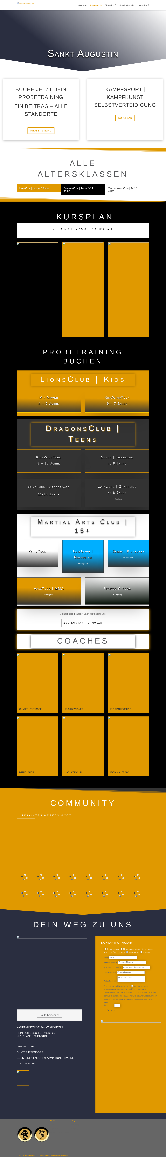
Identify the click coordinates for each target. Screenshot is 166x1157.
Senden (111, 1010)
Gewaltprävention (127, 5)
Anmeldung (74, 1124)
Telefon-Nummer (111, 962)
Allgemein (54, 1128)
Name (106, 957)
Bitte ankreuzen (110, 986)
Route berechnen (49, 1015)
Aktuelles (143, 5)
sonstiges (147, 952)
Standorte (94, 5)
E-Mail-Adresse (110, 972)
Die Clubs (109, 5)
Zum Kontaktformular (83, 623)
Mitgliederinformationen (60, 1132)
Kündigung (74, 1128)
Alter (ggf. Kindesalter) (113, 967)
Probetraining (41, 130)
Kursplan (125, 117)
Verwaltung (134, 952)
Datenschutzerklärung (59, 1155)
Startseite (82, 5)
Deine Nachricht (110, 981)
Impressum (44, 1155)
